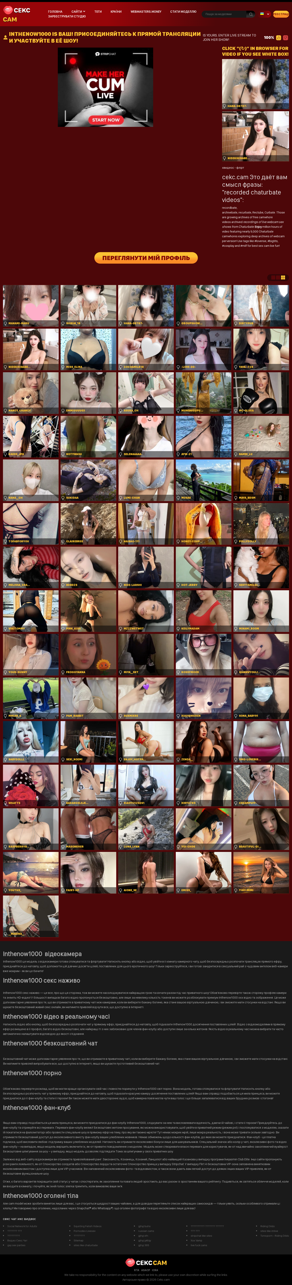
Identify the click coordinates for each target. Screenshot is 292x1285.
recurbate (245, 212)
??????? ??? (14, 1230)
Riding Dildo (267, 1226)
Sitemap (78, 1240)
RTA (136, 1270)
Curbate (270, 212)
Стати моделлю (183, 11)
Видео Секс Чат (17, 1240)
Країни (116, 11)
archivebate (229, 212)
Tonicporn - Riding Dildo (274, 1235)
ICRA (155, 1270)
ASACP (145, 1270)
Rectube (257, 212)
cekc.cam (235, 177)
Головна (55, 11)
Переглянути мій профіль (146, 258)
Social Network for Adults (22, 1226)
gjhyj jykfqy (144, 1240)
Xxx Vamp (196, 1240)
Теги (98, 11)
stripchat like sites (201, 1235)
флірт (240, 167)
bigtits (273, 241)
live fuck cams (199, 1245)
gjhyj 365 (143, 1245)
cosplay (229, 246)
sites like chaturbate (86, 1245)
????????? (13, 1235)
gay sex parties (16, 1245)
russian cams (146, 1230)
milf (245, 246)
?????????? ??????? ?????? (207, 1226)
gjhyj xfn (143, 1235)
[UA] (264, 14)
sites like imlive (269, 1230)
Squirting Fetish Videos (88, 1226)
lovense (261, 241)
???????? (79, 1235)
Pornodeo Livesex (85, 1230)
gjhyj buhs (144, 1226)
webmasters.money (146, 11)
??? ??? (195, 1230)
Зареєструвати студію (67, 16)
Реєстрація (281, 14)
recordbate (229, 208)
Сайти (77, 11)
